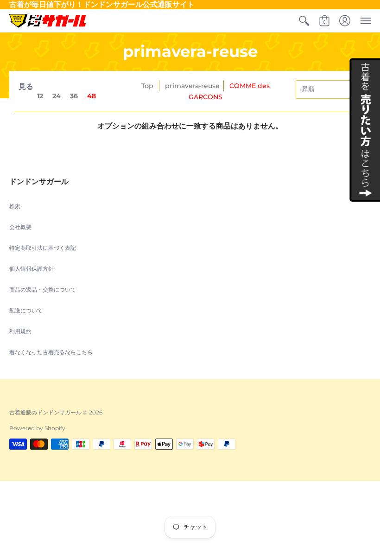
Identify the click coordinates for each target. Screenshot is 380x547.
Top (147, 86)
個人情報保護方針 (31, 268)
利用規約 (20, 331)
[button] (304, 20)
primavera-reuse (192, 86)
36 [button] (74, 96)
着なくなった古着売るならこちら (51, 352)
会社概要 (20, 226)
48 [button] (91, 96)
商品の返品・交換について (42, 289)
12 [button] (40, 96)
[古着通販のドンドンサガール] (47, 20)
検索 (14, 206)
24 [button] (56, 96)
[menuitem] (304, 20)
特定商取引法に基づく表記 (42, 247)
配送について (26, 310)
